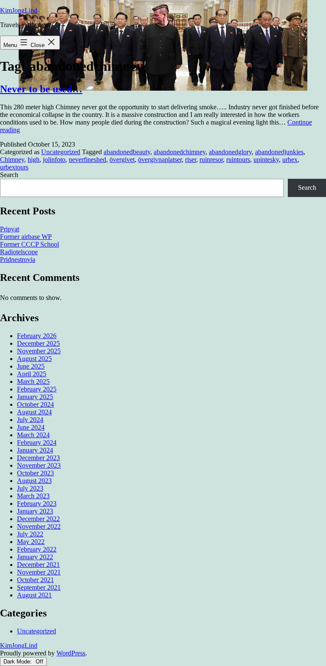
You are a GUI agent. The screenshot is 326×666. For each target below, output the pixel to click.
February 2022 (36, 549)
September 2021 (39, 587)
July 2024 (30, 419)
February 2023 (36, 503)
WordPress (70, 653)
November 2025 (39, 351)
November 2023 (39, 465)
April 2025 (31, 373)
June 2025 (31, 366)
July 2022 (30, 534)
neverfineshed (87, 159)
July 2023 (30, 488)
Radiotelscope (19, 251)
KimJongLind (18, 10)
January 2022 (35, 557)
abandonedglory (230, 151)
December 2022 (38, 518)
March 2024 (33, 434)
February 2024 (36, 442)
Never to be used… (41, 88)
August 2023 (34, 480)
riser (190, 159)
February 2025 (36, 389)
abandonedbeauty (127, 151)
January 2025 (35, 396)
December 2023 (38, 457)
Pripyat (9, 229)
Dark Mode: (18, 661)
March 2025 (33, 381)
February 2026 (36, 335)
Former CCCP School (29, 244)
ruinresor (211, 159)
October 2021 (35, 579)
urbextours (14, 167)
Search (9, 174)
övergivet (122, 159)
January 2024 (35, 450)
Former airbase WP (26, 236)
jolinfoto (54, 159)
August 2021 (34, 595)
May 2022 (31, 541)
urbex (290, 159)
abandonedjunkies (279, 151)
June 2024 (31, 427)
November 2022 (39, 526)
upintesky (266, 159)
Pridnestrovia (17, 259)
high (33, 159)
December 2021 (38, 564)
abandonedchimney (179, 151)
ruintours (238, 159)
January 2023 (35, 511)
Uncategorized (60, 151)
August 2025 (34, 358)
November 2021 (39, 572)
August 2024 (34, 412)
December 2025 (38, 343)
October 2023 (35, 473)
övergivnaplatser (160, 159)
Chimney (12, 159)
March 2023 (33, 496)
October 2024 (35, 404)
